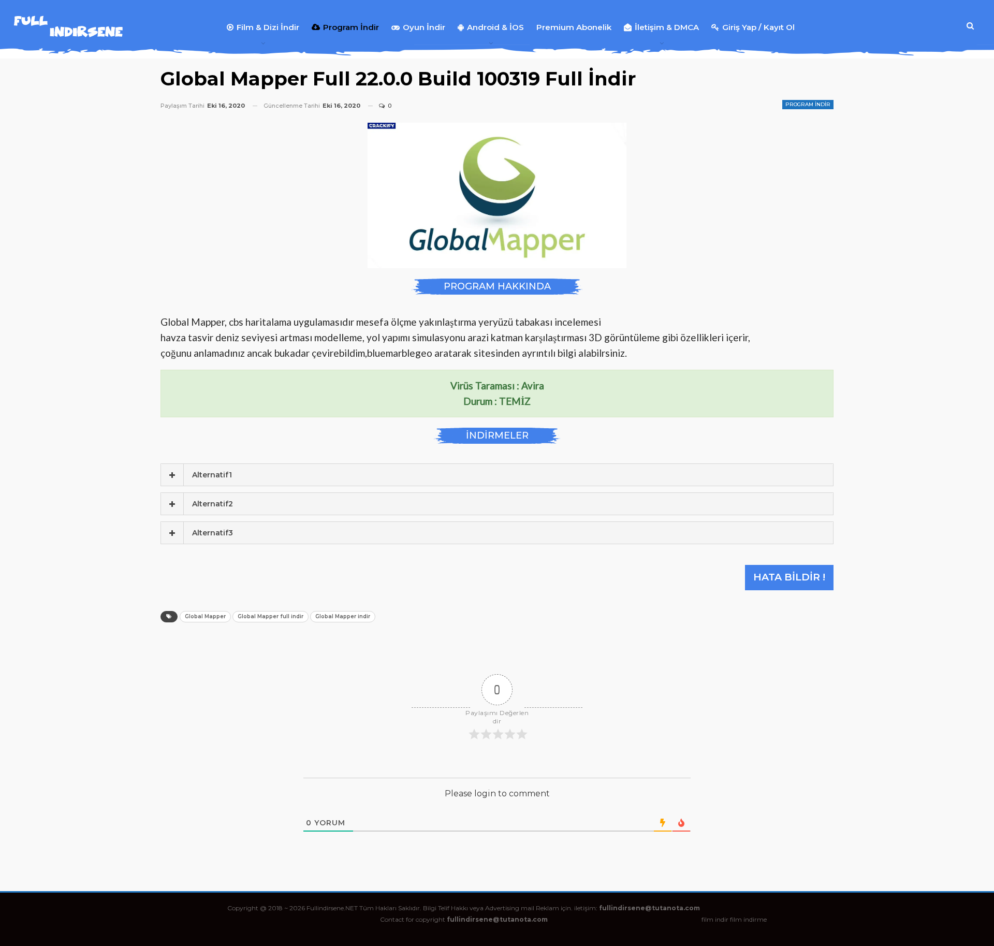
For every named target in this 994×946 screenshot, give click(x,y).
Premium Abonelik (573, 27)
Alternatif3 (212, 532)
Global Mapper (205, 616)
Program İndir (351, 27)
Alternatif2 (212, 503)
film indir (714, 919)
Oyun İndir (424, 27)
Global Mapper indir (342, 616)
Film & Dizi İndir (268, 27)
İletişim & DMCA (667, 27)
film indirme (748, 919)
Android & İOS (495, 27)
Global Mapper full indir (270, 616)
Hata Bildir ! (789, 577)
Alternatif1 (212, 474)
